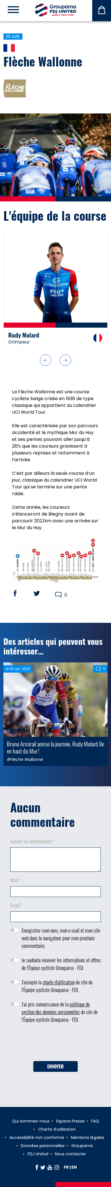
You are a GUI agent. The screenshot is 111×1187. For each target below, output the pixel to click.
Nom (15, 880)
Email (16, 905)
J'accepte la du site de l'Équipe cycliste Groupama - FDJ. (57, 985)
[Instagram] (56, 1167)
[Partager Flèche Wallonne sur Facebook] (20, 593)
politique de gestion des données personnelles (56, 1008)
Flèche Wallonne (42, 61)
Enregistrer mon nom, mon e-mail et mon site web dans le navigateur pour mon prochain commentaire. (61, 938)
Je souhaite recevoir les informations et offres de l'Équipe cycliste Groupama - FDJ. (61, 963)
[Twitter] (42, 1167)
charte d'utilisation (59, 982)
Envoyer (55, 1066)
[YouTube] (49, 1167)
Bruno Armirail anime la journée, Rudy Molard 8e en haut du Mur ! (55, 747)
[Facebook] (36, 1167)
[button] (45, 360)
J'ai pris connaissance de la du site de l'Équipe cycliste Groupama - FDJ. (60, 1012)
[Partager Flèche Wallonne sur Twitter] (42, 593)
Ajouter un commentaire (32, 841)
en (74, 1167)
